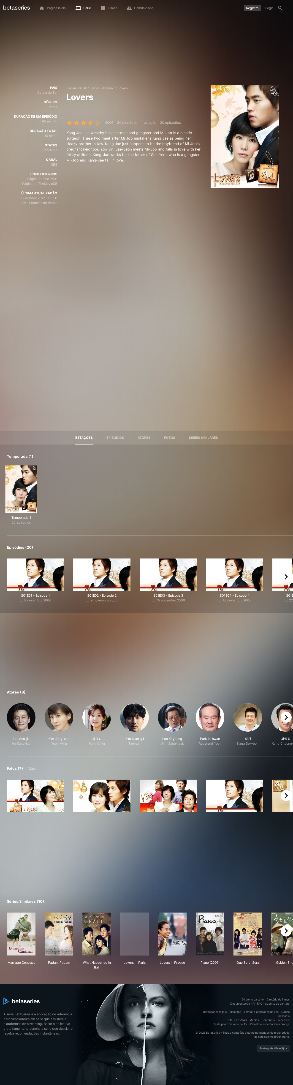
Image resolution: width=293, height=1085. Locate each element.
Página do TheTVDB (42, 179)
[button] (21, 724)
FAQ (259, 1003)
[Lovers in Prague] (172, 934)
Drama (108, 88)
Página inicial (76, 88)
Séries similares (203, 437)
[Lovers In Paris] (134, 934)
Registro (252, 8)
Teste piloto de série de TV (230, 1024)
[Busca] (280, 8)
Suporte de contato (277, 1003)
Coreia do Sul (47, 92)
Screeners (268, 1020)
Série (94, 88)
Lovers (123, 88)
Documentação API (242, 1003)
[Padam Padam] (59, 934)
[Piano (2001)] (210, 934)
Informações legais (215, 1012)
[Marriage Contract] (21, 934)
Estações (84, 437)
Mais (32, 768)
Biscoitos (235, 1012)
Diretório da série (253, 999)
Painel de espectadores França (270, 1024)
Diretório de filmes (278, 999)
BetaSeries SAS (237, 1020)
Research (283, 1020)
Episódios (115, 437)
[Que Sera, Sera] (247, 934)
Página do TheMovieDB (39, 183)
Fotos (169, 437)
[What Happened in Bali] (96, 934)
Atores (144, 437)
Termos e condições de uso (261, 1012)
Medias (254, 1020)
